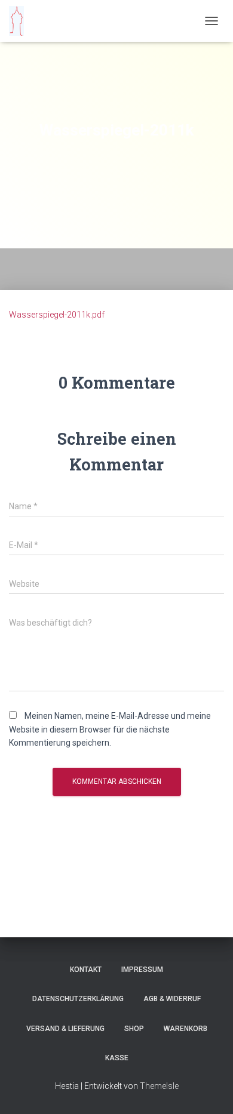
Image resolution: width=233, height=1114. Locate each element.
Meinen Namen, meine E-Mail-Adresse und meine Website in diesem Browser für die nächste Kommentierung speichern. (110, 729)
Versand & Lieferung (65, 1028)
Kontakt (86, 969)
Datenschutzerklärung (78, 999)
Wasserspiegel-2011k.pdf (57, 314)
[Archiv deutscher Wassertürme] (21, 21)
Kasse (116, 1058)
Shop (134, 1028)
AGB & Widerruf (172, 999)
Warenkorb (185, 1028)
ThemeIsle (159, 1086)
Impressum (142, 969)
